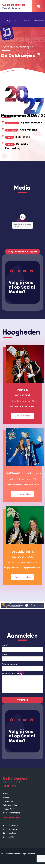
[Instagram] (18, 271)
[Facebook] (12, 271)
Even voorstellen (23, 416)
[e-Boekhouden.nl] (22, 605)
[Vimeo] (31, 271)
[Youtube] (25, 271)
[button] (38, 6)
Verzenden (22, 699)
